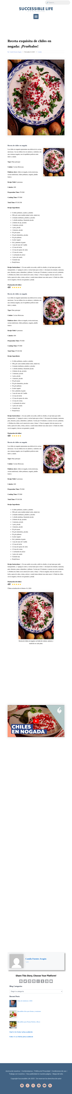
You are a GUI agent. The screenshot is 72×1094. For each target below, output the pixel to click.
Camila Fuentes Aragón (35, 959)
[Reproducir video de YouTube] (36, 721)
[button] (36, 16)
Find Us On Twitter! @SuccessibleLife (21, 1032)
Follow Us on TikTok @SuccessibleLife (21, 1036)
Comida (40, 52)
